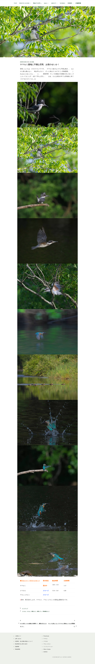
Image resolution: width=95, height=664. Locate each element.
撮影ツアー (39, 611)
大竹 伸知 (32, 61)
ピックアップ (25, 608)
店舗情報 (78, 3)
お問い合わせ (18, 638)
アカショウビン (47, 644)
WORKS (62, 3)
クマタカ (24, 611)
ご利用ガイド (18, 636)
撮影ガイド (33, 611)
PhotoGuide (46, 636)
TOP (15, 3)
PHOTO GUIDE (24, 3)
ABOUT (53, 3)
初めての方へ (37, 3)
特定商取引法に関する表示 (21, 644)
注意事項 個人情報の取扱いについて (24, 641)
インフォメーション (48, 646)
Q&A (45, 3)
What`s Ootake (47, 649)
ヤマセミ (29, 611)
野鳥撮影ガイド (46, 611)
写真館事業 (17, 649)
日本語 (70, 3)
